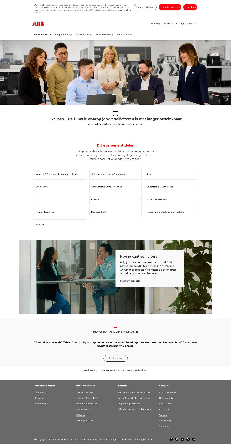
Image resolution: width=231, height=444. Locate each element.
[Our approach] (171, 439)
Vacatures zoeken (126, 35)
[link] (44, 386)
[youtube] (193, 439)
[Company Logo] (38, 24)
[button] (155, 23)
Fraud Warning (90, 370)
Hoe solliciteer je (105, 35)
